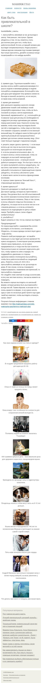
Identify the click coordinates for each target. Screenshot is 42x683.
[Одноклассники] (29, 320)
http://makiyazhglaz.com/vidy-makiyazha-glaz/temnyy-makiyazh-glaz (18, 305)
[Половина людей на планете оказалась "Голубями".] (21, 431)
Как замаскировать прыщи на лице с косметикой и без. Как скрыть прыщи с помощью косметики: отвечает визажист (19, 652)
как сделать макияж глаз (26, 312)
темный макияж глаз (12, 312)
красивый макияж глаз (14, 314)
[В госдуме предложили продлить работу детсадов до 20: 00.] (21, 361)
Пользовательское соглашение (17, 675)
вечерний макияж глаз (27, 314)
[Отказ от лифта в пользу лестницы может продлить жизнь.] (21, 384)
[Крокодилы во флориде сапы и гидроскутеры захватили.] (21, 477)
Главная (8, 8)
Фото (31, 12)
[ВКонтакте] (13, 320)
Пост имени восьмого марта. (14, 614)
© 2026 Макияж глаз (8, 672)
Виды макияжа (29, 8)
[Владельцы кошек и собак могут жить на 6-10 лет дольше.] (21, 500)
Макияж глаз (21, 4)
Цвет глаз (11, 12)
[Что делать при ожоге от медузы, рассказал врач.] (21, 596)
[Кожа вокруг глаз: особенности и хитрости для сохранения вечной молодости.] (21, 407)
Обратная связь (7, 680)
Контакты (5, 675)
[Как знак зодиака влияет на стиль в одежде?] (21, 340)
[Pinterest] (21, 320)
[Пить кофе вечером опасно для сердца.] (21, 549)
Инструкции (22, 12)
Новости (17, 8)
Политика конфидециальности (11, 677)
